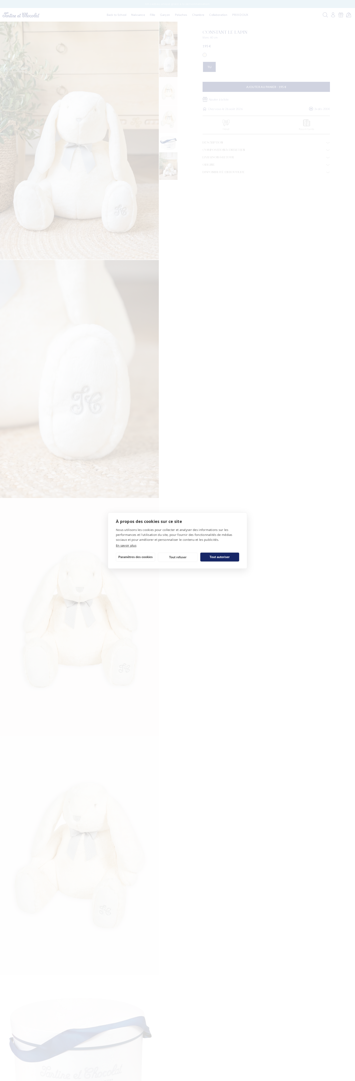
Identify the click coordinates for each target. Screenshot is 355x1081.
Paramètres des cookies (135, 557)
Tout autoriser (220, 557)
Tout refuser (178, 557)
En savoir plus (126, 545)
